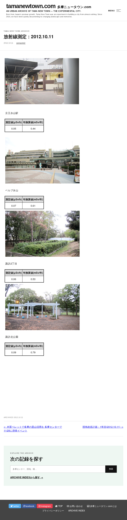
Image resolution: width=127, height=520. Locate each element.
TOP (60, 506)
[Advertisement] (63, 388)
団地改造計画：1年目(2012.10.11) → (103, 427)
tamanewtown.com (30, 6)
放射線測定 (21, 43)
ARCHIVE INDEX (76, 510)
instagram (45, 506)
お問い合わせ (76, 506)
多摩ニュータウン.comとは (103, 506)
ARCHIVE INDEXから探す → (26, 477)
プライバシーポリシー (53, 510)
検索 (111, 469)
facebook (29, 506)
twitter (16, 506)
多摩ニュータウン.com (74, 6)
